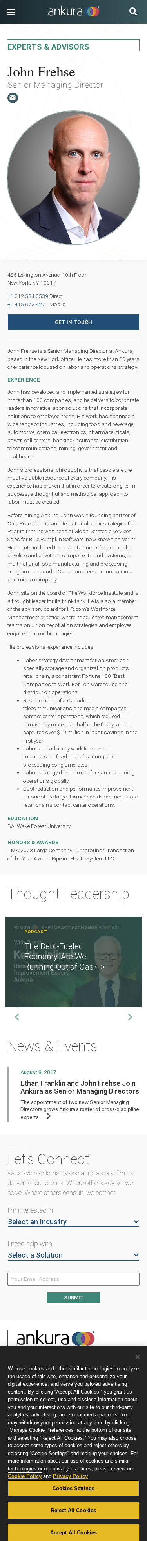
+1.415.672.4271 (27, 304)
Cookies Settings (73, 1488)
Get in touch (73, 322)
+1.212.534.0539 (27, 296)
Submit (73, 1298)
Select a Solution (35, 1255)
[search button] (133, 12)
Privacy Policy (70, 1476)
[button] (11, 12)
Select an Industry (37, 1221)
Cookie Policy (25, 1476)
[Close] (137, 1357)
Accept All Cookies (73, 1532)
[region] (73, 1443)
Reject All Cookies (73, 1510)
